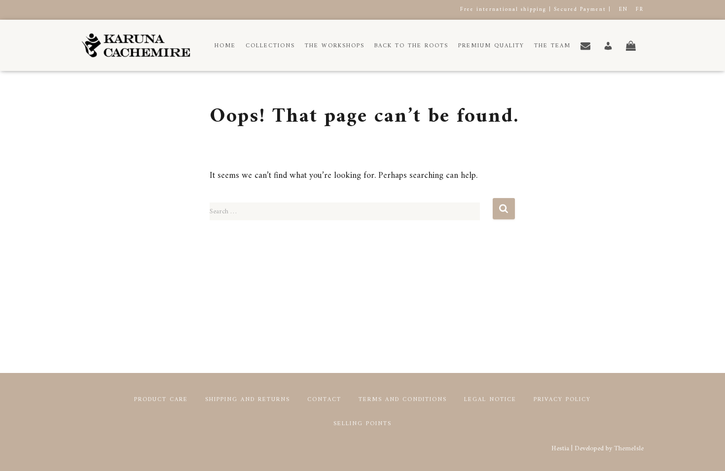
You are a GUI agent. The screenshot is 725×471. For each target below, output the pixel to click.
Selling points (362, 424)
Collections (270, 46)
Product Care (161, 400)
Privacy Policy (562, 400)
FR (640, 9)
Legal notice (490, 400)
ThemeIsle (629, 448)
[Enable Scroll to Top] (705, 451)
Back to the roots (411, 46)
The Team (552, 46)
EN (623, 9)
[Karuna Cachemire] (136, 45)
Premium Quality (491, 46)
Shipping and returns (247, 400)
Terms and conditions (403, 400)
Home (225, 46)
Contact (324, 400)
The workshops (334, 46)
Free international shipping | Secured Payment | (535, 9)
